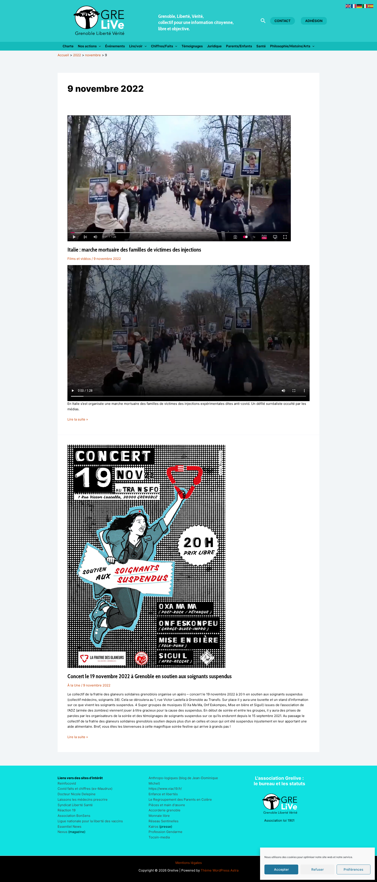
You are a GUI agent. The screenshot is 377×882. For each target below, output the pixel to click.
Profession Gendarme (165, 832)
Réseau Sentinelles (163, 821)
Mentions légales (188, 863)
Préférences (353, 869)
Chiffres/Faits (162, 46)
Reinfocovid (67, 783)
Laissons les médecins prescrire (83, 799)
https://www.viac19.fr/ (165, 789)
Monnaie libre (159, 816)
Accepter (281, 869)
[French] (354, 6)
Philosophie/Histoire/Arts (290, 46)
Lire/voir (135, 46)
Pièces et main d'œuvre (167, 805)
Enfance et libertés (163, 794)
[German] (359, 6)
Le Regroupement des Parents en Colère (180, 799)
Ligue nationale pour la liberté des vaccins (90, 821)
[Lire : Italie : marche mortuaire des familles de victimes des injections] (179, 178)
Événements (115, 46)
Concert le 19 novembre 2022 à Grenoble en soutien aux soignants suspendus (149, 676)
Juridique (214, 46)
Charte (68, 46)
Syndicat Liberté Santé (75, 805)
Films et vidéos (79, 259)
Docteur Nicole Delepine (77, 794)
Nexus (62, 832)
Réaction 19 (66, 810)
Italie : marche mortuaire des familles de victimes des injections (134, 249)
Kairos (153, 826)
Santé (261, 46)
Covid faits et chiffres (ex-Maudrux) (85, 789)
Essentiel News (69, 826)
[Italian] (365, 6)
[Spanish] (371, 6)
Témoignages (192, 46)
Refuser (317, 869)
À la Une (73, 685)
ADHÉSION (313, 21)
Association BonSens (74, 816)
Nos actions (87, 46)
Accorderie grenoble (164, 810)
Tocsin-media (159, 837)
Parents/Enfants (239, 46)
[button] (263, 21)
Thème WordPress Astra (219, 870)
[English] (348, 6)
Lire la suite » (77, 419)
